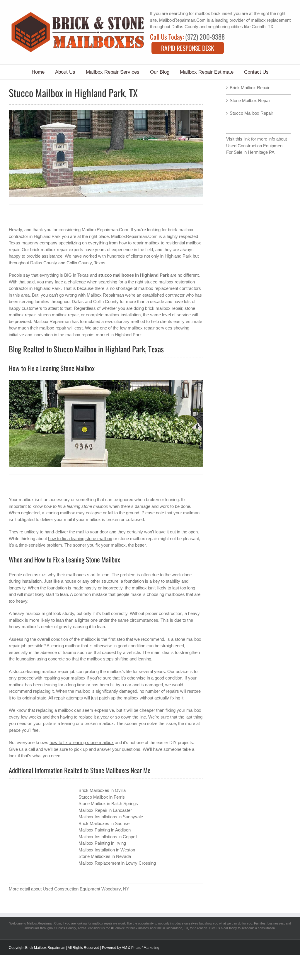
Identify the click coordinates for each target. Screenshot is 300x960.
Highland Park (178, 255)
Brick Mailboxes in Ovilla (102, 790)
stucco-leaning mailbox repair (41, 671)
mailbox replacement (271, 20)
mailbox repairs (80, 334)
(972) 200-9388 (205, 37)
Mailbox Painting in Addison (105, 829)
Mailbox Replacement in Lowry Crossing (117, 863)
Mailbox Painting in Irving (102, 843)
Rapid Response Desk (187, 48)
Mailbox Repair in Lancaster (105, 810)
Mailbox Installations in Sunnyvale (111, 816)
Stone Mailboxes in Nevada (105, 856)
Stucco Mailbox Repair (251, 113)
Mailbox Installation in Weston (107, 849)
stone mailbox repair (137, 538)
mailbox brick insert (213, 13)
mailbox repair (102, 923)
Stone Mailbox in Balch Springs (108, 803)
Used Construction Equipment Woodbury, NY (86, 888)
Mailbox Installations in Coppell (108, 836)
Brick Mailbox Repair (250, 87)
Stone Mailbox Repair (250, 100)
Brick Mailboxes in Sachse (104, 823)
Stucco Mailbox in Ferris (102, 797)
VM (124, 948)
